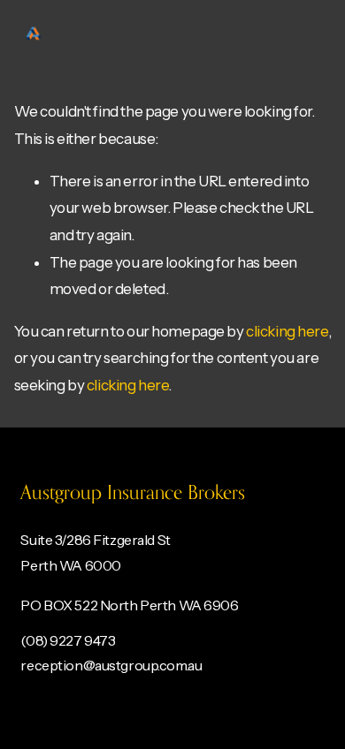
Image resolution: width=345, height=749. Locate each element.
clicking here (286, 331)
